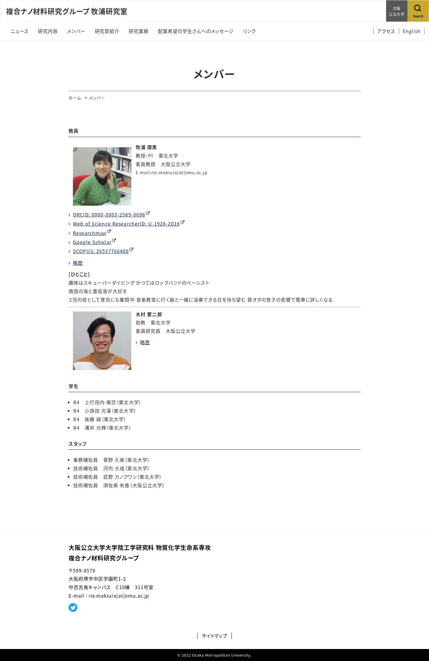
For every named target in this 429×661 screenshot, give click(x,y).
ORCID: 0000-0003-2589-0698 (109, 214)
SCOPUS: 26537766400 (101, 251)
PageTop (416, 630)
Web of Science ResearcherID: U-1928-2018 (126, 223)
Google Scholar (92, 241)
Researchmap (89, 232)
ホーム (75, 98)
